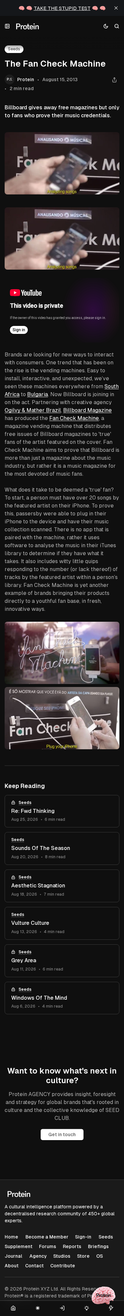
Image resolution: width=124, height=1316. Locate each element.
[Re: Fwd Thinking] (62, 811)
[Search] (117, 26)
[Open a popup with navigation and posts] (7, 26)
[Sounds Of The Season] (62, 848)
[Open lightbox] (110, 216)
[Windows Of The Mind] (62, 998)
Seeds (25, 802)
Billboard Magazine (87, 410)
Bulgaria (37, 394)
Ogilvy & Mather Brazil (33, 410)
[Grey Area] (62, 960)
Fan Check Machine (74, 418)
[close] (116, 8)
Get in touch (62, 1134)
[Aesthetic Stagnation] (62, 885)
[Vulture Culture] (62, 923)
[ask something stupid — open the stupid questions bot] (103, 1295)
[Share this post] (114, 80)
